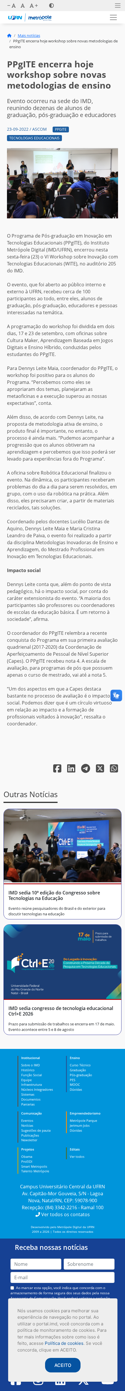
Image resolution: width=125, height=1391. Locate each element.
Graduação (78, 1070)
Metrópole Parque (83, 1120)
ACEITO (62, 1365)
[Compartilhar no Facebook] (58, 770)
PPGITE (61, 129)
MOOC (75, 1084)
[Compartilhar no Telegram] (86, 770)
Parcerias (28, 1104)
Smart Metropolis (34, 1166)
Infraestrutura (31, 1084)
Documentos (30, 1099)
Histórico (28, 1070)
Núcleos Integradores (37, 1089)
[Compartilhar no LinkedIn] (71, 770)
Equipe (26, 1080)
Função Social (31, 1075)
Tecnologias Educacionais (34, 138)
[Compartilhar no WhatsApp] (114, 770)
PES (72, 1080)
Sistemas (27, 1094)
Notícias (27, 1125)
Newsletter (29, 1140)
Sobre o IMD (30, 1065)
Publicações (30, 1135)
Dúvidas (76, 1089)
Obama (26, 1156)
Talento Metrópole (35, 1171)
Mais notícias (29, 35)
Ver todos (77, 1156)
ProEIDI (26, 1161)
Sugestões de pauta (36, 1130)
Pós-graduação (81, 1075)
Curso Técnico (80, 1065)
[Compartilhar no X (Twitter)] (100, 770)
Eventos (27, 1120)
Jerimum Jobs (80, 1125)
